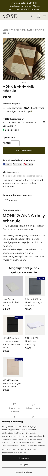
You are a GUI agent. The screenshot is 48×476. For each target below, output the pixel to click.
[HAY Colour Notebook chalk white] (13, 286)
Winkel (15, 30)
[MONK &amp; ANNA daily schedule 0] (24, 59)
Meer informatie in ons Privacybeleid (19, 449)
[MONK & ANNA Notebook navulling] (35, 325)
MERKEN (27, 30)
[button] (10, 16)
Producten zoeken (15, 410)
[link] (24, 471)
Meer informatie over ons (14, 453)
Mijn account (33, 408)
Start (5, 30)
